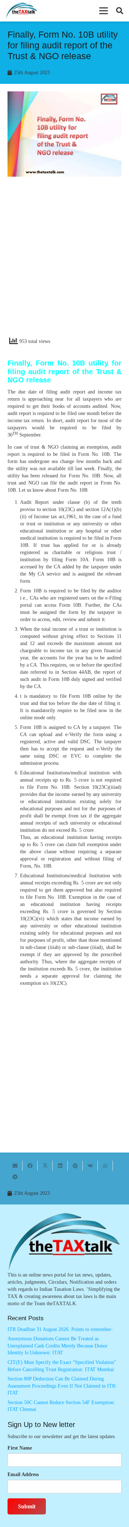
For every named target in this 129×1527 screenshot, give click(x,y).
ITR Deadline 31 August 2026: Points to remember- (60, 1329)
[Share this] (30, 1166)
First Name (20, 1448)
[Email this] (15, 1166)
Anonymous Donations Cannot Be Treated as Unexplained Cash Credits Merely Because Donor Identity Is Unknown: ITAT (58, 1345)
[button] (103, 11)
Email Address (23, 1474)
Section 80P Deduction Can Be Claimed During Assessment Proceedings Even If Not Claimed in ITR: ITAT (62, 1385)
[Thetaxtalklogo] (22, 11)
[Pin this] (75, 1166)
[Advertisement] (64, 263)
